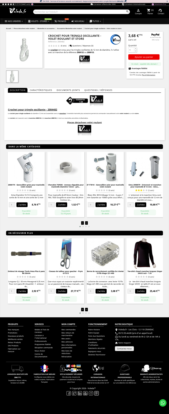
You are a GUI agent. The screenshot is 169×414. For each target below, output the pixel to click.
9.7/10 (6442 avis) (16, 4)
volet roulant (124, 113)
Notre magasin (123, 343)
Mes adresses (67, 342)
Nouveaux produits (16, 336)
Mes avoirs (65, 338)
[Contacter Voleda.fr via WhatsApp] (163, 403)
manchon (62, 113)
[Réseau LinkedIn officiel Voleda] (79, 393)
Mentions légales (95, 339)
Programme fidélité (43, 344)
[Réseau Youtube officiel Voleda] (85, 393)
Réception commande (44, 347)
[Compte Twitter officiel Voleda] (74, 393)
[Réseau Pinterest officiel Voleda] (96, 393)
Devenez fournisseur (96, 354)
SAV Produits (13, 345)
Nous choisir (40, 351)
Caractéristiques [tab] (41, 90)
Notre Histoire (94, 329)
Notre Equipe (93, 333)
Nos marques (13, 329)
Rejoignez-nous (94, 351)
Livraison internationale (133, 4)
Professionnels (41, 341)
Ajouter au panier (144, 57)
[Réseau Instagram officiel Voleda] (91, 393)
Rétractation (66, 356)
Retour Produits (14, 342)
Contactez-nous (124, 348)
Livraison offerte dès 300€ (103, 4)
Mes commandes (68, 329)
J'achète (22, 204)
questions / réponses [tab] (98, 90)
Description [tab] (17, 90)
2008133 (90, 52)
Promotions (12, 333)
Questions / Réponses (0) (81, 46)
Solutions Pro (159, 4)
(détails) (120, 1)
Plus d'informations (148, 75)
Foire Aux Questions (96, 336)
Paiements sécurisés (96, 348)
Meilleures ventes (15, 339)
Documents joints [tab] (68, 90)
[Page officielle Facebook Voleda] (68, 393)
